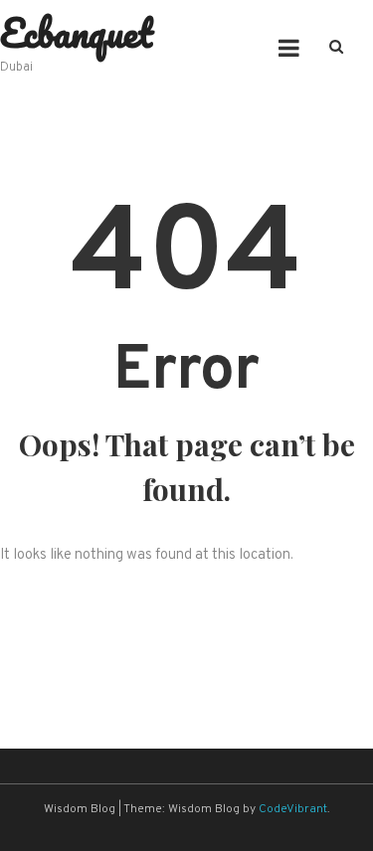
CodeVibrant (293, 809)
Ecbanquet (76, 32)
